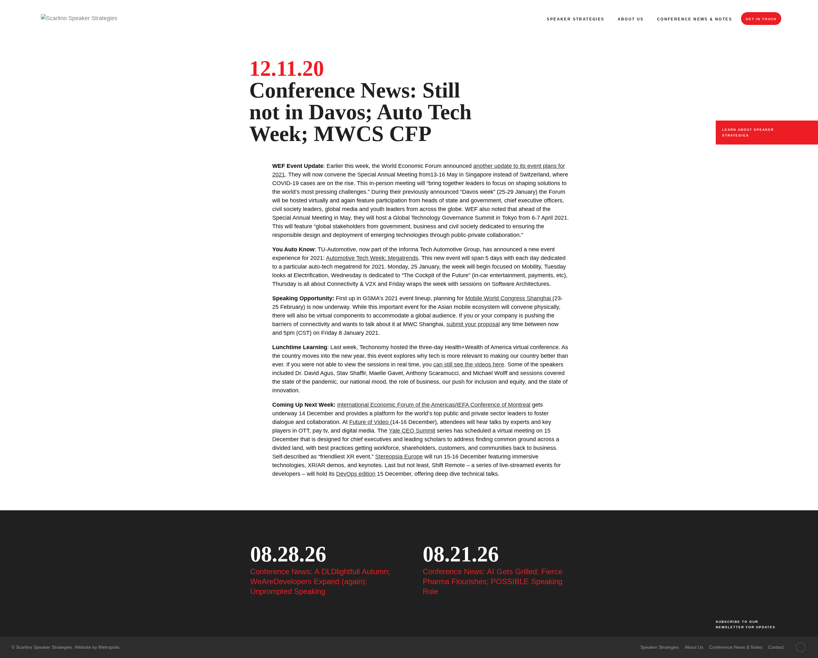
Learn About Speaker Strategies (748, 132)
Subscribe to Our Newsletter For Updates (746, 624)
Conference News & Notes (694, 19)
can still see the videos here (468, 364)
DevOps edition (355, 474)
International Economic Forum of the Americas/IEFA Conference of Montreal (433, 405)
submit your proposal (473, 324)
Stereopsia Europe (399, 456)
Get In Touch (761, 19)
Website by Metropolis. (98, 647)
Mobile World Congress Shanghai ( (509, 298)
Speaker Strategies (575, 19)
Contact (776, 647)
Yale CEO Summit (412, 430)
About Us (631, 19)
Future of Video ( (370, 422)
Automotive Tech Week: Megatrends (372, 258)
